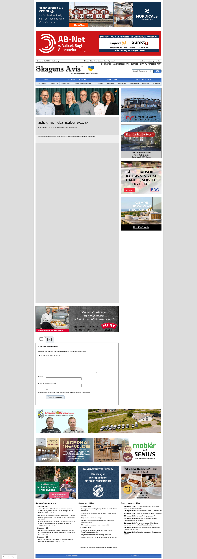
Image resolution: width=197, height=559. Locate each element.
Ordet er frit (110, 83)
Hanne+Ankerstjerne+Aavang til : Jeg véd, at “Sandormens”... (56, 523)
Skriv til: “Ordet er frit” (150, 64)
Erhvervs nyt (66, 83)
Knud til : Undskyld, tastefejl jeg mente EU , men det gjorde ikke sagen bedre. (57, 517)
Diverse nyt (54, 83)
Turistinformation (72, 555)
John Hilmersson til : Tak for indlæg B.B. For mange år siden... (55, 510)
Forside (45, 80)
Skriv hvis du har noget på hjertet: (49, 355)
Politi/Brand (122, 83)
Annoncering (118, 64)
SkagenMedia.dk (147, 61)
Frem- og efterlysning (83, 83)
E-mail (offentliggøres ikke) (47, 383)
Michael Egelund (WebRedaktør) (67, 127)
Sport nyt (145, 83)
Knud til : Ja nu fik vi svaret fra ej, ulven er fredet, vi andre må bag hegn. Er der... (56, 532)
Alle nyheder (42, 83)
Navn (40, 376)
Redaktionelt (134, 83)
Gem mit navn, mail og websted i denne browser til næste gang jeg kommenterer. (64, 392)
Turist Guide (112, 80)
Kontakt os (106, 64)
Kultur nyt (99, 83)
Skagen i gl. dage (143, 80)
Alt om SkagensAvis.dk (76, 80)
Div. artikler (156, 83)
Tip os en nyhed (132, 64)
